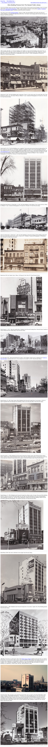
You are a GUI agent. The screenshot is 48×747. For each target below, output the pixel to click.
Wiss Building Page (10, 1)
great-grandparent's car (4, 151)
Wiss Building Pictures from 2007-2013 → (39, 2)
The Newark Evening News (11, 8)
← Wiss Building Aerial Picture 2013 (7, 2)
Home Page (2, 1)
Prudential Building (14, 12)
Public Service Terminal (26, 658)
